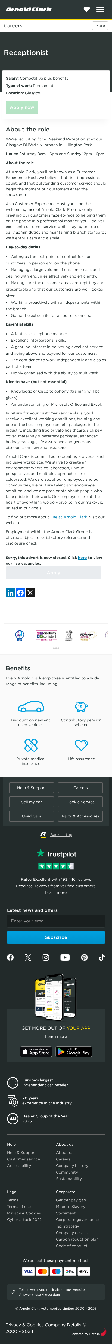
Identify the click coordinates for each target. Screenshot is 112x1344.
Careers (13, 25)
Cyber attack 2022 (24, 1219)
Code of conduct (72, 1246)
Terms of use (19, 1206)
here (82, 557)
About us (64, 1152)
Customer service (23, 1159)
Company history (72, 1165)
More (100, 25)
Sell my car (31, 802)
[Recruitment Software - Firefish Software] (88, 1331)
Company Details (63, 1324)
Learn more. (56, 892)
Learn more (56, 1036)
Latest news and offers (32, 910)
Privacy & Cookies (24, 1213)
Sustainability (69, 1179)
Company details (72, 1233)
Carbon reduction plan (77, 1239)
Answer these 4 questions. (40, 1294)
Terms (12, 1200)
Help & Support (31, 788)
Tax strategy (67, 1226)
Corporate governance (77, 1219)
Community (67, 1172)
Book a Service (81, 802)
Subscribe (56, 937)
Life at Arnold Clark (68, 517)
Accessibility (19, 1165)
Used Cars (31, 816)
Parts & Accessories (80, 816)
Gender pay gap (71, 1200)
